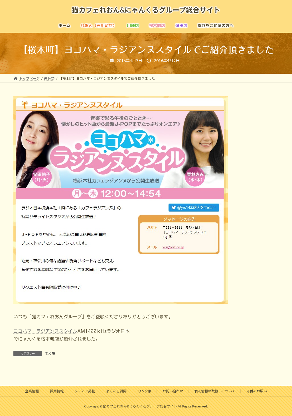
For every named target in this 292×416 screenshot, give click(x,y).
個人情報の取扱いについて (214, 391)
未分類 (50, 353)
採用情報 (57, 391)
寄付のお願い (256, 391)
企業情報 (32, 391)
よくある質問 (116, 391)
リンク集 (144, 391)
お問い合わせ (173, 391)
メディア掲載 (85, 391)
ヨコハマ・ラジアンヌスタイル (45, 331)
